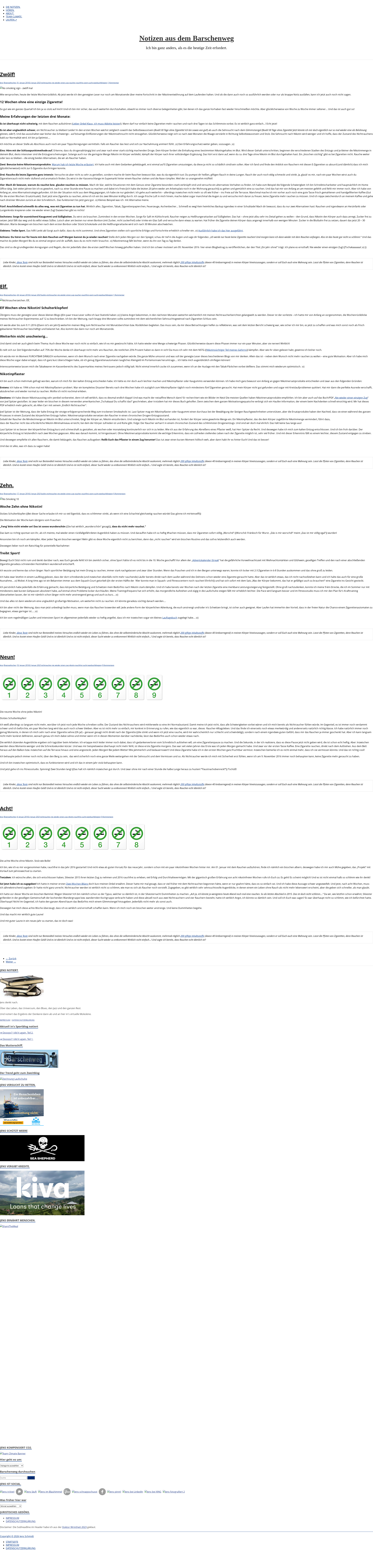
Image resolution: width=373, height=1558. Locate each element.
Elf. (4, 286)
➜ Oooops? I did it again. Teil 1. (16, 1039)
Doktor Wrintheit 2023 (74, 1527)
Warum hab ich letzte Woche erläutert (73, 164)
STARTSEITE (12, 1541)
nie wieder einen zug (60, 82)
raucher (72, 82)
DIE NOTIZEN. (13, 7)
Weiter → (11, 961)
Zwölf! (7, 74)
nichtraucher (46, 82)
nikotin (71, 665)
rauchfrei (79, 82)
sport (86, 82)
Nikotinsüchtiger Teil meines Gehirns (226, 350)
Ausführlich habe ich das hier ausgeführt (220, 230)
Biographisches (10, 82)
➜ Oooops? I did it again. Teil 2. (16, 1032)
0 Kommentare (119, 493)
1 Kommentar (113, 82)
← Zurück (11, 958)
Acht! (6, 808)
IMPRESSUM (5, 1020)
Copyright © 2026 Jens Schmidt (17, 1536)
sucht (90, 82)
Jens (1, 82)
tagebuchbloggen (100, 82)
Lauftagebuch (169, 617)
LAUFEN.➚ (11, 19)
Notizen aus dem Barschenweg (186, 38)
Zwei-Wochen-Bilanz (77, 883)
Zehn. (7, 485)
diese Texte (22, 262)
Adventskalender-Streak (205, 560)
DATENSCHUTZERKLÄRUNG (23, 1020)
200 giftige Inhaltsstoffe (192, 262)
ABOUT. (10, 13)
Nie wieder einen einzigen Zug (351, 397)
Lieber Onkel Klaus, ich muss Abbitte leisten (96, 123)
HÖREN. (10, 10)
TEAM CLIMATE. (14, 16)
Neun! (7, 657)
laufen (43, 295)
